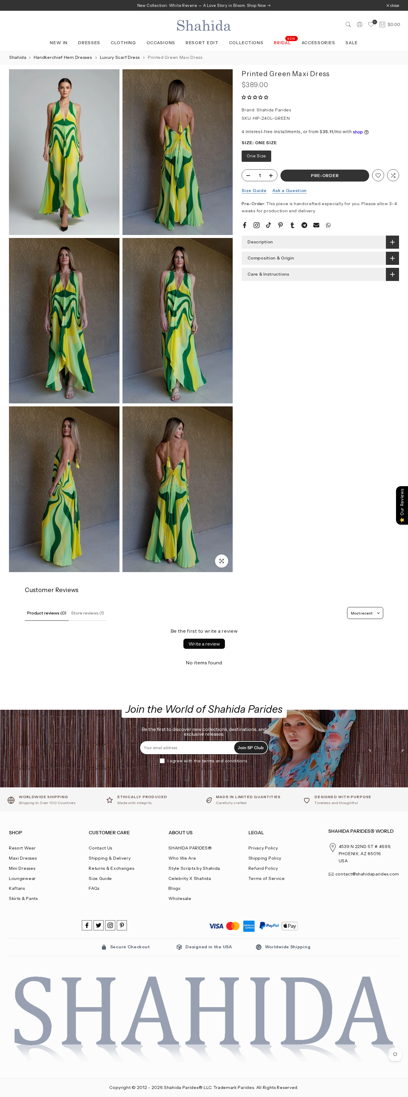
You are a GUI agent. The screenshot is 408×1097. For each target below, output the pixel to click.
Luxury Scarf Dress (120, 57)
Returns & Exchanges (111, 868)
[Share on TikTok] (269, 225)
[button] (255, 97)
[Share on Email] (316, 225)
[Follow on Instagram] (110, 925)
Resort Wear (22, 848)
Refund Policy (263, 868)
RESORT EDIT (202, 42)
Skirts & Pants (23, 898)
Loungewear (22, 878)
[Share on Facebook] (245, 225)
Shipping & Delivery (110, 858)
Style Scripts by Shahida (194, 868)
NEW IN (59, 42)
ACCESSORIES (318, 42)
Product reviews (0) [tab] (46, 613)
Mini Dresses (22, 868)
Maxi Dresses (23, 858)
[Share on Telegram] (304, 225)
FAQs (94, 888)
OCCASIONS (161, 42)
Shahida (18, 57)
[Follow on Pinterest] (122, 925)
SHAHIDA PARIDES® (190, 848)
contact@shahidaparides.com (367, 874)
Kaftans (17, 888)
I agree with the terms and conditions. (208, 760)
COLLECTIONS (246, 42)
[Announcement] (204, 5)
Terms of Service (267, 878)
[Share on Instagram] (257, 225)
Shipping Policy (265, 858)
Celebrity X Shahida (189, 878)
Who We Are (182, 858)
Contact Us (100, 848)
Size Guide (254, 190)
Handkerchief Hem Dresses (63, 57)
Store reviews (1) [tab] (87, 613)
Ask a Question (289, 190)
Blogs (174, 888)
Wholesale (179, 898)
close (17, 5)
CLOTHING (123, 42)
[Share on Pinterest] (280, 225)
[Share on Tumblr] (292, 225)
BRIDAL (285, 42)
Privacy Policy (263, 848)
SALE (352, 42)
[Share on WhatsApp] (328, 225)
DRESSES (89, 42)
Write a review (204, 644)
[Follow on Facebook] (87, 925)
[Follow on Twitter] (98, 925)
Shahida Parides (274, 110)
